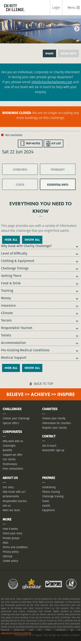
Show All (32, 240)
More (7, 519)
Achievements (11, 496)
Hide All (11, 240)
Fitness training (51, 492)
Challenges (9, 446)
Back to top (43, 383)
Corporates (12, 431)
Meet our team (11, 510)
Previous (3, 28)
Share (49, 53)
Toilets (6, 335)
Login (56, 7)
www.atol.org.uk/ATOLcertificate (16, 633)
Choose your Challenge (16, 418)
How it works (10, 529)
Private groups (11, 538)
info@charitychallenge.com (52, 82)
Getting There (11, 275)
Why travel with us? (14, 492)
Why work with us (13, 441)
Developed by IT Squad (28, 635)
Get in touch (49, 446)
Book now (68, 53)
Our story (8, 487)
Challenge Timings (14, 268)
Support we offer (12, 455)
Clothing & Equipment (17, 260)
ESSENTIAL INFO (57, 185)
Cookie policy (10, 561)
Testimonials (10, 464)
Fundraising (48, 487)
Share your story (12, 533)
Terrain (6, 320)
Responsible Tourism (16, 327)
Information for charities (56, 423)
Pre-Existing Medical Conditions (25, 350)
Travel (45, 501)
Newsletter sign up (53, 450)
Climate (7, 313)
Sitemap (7, 556)
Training (7, 290)
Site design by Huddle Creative (62, 635)
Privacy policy (11, 552)
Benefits (7, 450)
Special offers (11, 423)
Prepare (48, 477)
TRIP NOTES (33, 143)
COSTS (20, 185)
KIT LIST (56, 143)
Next (76, 28)
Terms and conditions (15, 547)
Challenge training (52, 496)
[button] (72, 7)
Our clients (9, 459)
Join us (7, 506)
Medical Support (13, 357)
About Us (10, 477)
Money (6, 298)
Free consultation (13, 469)
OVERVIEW (20, 169)
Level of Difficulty (14, 253)
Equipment (48, 510)
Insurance (8, 305)
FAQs (5, 543)
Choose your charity (53, 418)
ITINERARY (58, 169)
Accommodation (13, 342)
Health (46, 506)
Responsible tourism (15, 501)
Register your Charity (54, 428)
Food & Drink (11, 283)
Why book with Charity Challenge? (26, 246)
